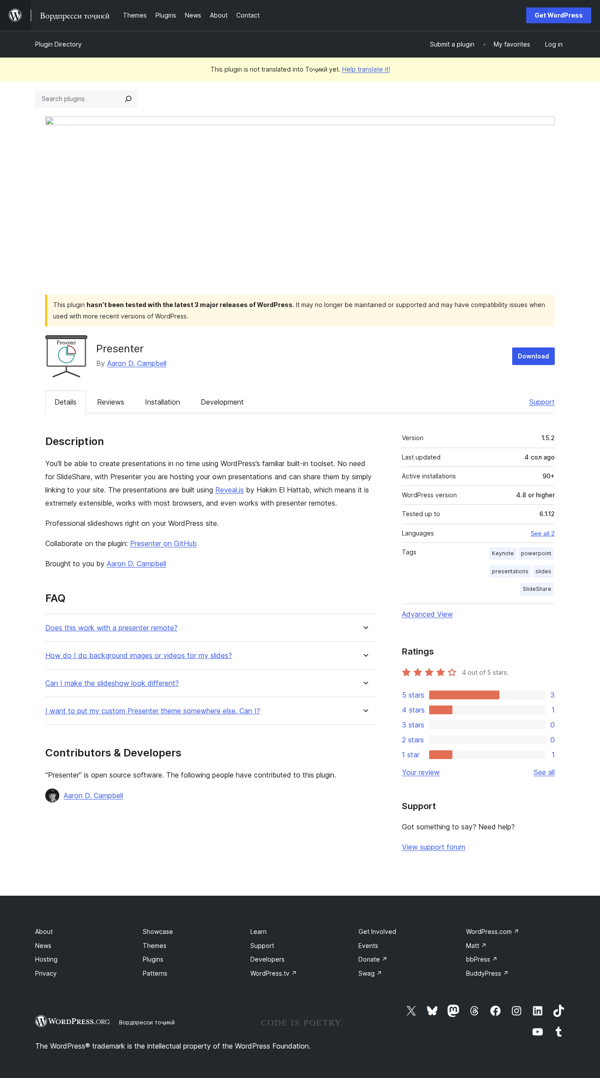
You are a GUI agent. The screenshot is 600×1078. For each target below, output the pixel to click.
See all (544, 772)
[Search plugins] (128, 99)
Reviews (110, 402)
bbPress (482, 959)
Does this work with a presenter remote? (111, 628)
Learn (258, 931)
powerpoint (536, 553)
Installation (162, 402)
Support (542, 402)
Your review (421, 772)
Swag (370, 973)
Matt (476, 945)
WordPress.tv (273, 973)
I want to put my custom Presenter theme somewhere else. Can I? (152, 711)
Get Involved (377, 931)
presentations (510, 571)
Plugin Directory (58, 44)
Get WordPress (559, 15)
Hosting (46, 959)
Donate (372, 959)
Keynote (503, 553)
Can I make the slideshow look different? (112, 683)
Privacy (46, 973)
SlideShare (537, 589)
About (44, 931)
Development (222, 402)
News (43, 945)
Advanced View (427, 614)
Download (533, 356)
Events (368, 945)
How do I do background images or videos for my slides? (138, 655)
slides (543, 571)
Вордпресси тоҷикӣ (147, 1022)
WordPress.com (492, 931)
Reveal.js (229, 489)
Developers (267, 959)
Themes (154, 945)
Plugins (153, 959)
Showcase (158, 931)
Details (65, 402)
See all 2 (543, 533)
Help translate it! (366, 69)
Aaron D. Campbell (136, 363)
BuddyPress (487, 973)
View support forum (433, 847)
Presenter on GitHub (163, 543)
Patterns (155, 973)
